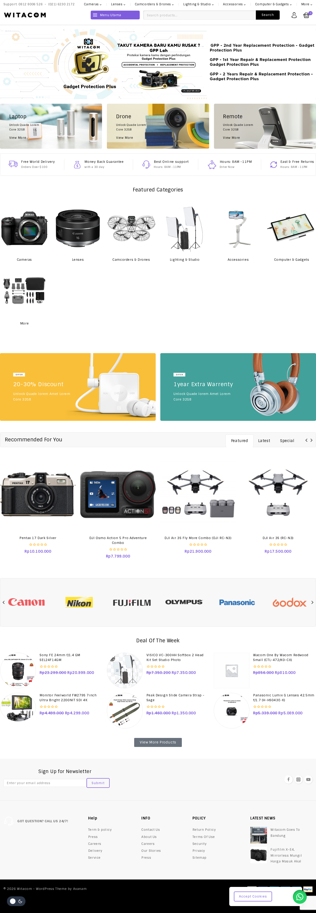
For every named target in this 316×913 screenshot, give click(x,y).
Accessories (238, 260)
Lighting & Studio (185, 260)
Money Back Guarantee (104, 162)
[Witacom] (24, 15)
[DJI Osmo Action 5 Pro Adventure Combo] (118, 494)
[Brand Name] (26, 602)
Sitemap (199, 857)
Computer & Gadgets (291, 260)
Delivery (95, 851)
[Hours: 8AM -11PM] (212, 164)
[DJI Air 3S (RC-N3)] (278, 494)
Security (199, 844)
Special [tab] (287, 440)
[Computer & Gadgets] (291, 228)
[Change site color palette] (16, 901)
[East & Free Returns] (273, 164)
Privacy (198, 851)
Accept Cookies (253, 896)
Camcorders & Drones (131, 260)
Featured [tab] (239, 440)
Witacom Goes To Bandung (285, 832)
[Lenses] (77, 228)
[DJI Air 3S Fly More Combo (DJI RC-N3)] (198, 494)
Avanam (80, 889)
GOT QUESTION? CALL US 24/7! (42, 821)
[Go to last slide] (306, 440)
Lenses (78, 260)
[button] (300, 897)
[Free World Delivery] (13, 164)
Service (94, 857)
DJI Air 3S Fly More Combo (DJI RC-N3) (197, 538)
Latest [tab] (264, 440)
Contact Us (150, 830)
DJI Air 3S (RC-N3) (278, 538)
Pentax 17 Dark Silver (37, 538)
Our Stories (151, 851)
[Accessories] (238, 228)
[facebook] (288, 779)
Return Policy (204, 830)
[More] (24, 292)
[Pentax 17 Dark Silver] (38, 494)
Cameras (24, 260)
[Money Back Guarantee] (77, 164)
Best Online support (171, 162)
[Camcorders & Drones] (131, 228)
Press (93, 837)
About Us (149, 837)
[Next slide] (311, 440)
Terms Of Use (203, 837)
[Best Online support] (146, 165)
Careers (94, 844)
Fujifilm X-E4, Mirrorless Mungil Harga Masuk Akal (286, 855)
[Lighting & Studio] (184, 228)
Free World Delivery (38, 162)
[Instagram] (298, 779)
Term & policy (100, 830)
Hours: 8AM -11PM (236, 162)
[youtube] (308, 779)
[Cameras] (24, 228)
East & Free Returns (297, 162)
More (24, 323)
